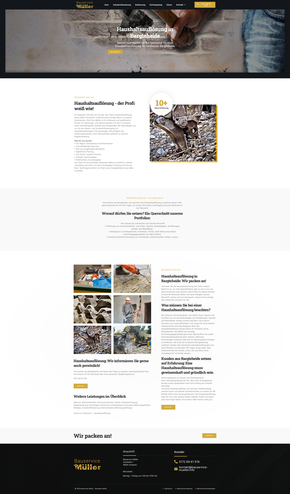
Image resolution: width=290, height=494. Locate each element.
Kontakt (179, 5)
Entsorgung (128, 405)
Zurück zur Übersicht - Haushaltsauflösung (92, 413)
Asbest (118, 402)
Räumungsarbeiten (142, 405)
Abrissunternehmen (105, 402)
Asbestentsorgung (129, 402)
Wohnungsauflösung (123, 408)
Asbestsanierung (81, 405)
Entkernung (140, 5)
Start (106, 5)
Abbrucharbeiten (89, 402)
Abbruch (77, 402)
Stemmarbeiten (107, 408)
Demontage (94, 405)
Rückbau (77, 408)
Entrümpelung (156, 5)
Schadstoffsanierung (122, 5)
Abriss (169, 5)
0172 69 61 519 (80, 378)
